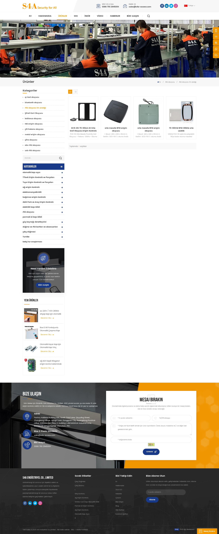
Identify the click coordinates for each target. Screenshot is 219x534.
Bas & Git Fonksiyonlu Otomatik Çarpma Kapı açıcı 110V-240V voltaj (50, 329)
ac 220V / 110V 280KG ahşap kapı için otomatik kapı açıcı (50, 312)
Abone (152, 499)
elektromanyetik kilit (32, 192)
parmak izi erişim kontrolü (84, 506)
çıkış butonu (79, 485)
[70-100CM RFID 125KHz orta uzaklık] (181, 111)
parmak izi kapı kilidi (32, 217)
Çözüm (118, 498)
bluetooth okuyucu (33, 102)
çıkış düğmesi (29, 231)
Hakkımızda (44, 16)
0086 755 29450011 (110, 6)
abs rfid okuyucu (32, 145)
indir (87, 16)
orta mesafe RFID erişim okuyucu (116, 129)
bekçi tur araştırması (32, 241)
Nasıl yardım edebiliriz (43, 268)
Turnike (26, 236)
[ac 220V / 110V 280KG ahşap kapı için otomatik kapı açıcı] (31, 315)
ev (116, 481)
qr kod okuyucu (32, 97)
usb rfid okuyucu (32, 150)
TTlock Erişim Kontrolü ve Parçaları (38, 177)
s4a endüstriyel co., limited (38, 478)
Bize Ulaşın (133, 16)
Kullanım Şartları (122, 514)
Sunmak (149, 452)
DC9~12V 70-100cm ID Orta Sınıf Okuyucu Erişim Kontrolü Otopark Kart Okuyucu (83, 129)
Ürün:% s (119, 490)
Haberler (115, 16)
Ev (30, 16)
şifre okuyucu (31, 139)
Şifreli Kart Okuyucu (34, 113)
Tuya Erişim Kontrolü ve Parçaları (38, 182)
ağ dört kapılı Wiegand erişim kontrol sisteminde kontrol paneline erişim (51, 363)
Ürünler (62, 16)
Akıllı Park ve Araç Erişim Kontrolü (38, 202)
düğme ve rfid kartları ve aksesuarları (40, 226)
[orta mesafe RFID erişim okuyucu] (116, 111)
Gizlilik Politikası (82, 530)
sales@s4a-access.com (140, 6)
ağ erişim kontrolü (31, 187)
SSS (76, 16)
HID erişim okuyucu (33, 123)
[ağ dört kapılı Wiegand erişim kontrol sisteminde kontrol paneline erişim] (31, 365)
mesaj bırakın (209, 531)
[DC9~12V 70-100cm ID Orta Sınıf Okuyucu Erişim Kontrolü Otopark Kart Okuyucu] (83, 111)
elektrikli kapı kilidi (31, 207)
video (100, 16)
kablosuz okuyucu (33, 118)
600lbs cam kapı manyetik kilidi (87, 502)
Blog (117, 506)
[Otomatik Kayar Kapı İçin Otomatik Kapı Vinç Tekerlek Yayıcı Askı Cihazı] (31, 349)
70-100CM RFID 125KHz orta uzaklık (181, 129)
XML (72, 530)
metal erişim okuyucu (35, 134)
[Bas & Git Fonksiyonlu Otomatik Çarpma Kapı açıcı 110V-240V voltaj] (31, 332)
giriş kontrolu (80, 494)
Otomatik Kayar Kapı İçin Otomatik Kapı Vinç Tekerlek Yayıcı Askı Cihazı (51, 346)
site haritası (120, 510)
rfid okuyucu (170, 82)
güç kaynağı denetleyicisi (34, 221)
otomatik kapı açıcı (31, 172)
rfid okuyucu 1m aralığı (187, 82)
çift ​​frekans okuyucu (34, 129)
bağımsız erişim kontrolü (34, 197)
